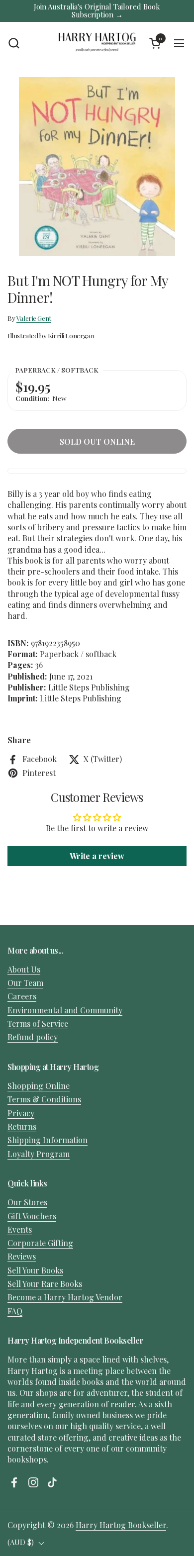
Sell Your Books (35, 1270)
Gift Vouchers (31, 1216)
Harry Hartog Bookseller (121, 1525)
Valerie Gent (33, 317)
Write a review (97, 856)
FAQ (14, 1311)
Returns (21, 1126)
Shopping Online (38, 1085)
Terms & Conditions (44, 1099)
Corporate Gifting (40, 1243)
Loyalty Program (38, 1154)
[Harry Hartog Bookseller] (97, 43)
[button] (13, 43)
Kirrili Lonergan (71, 335)
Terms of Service (37, 1023)
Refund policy (32, 1037)
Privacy (20, 1113)
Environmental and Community (64, 1010)
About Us (23, 969)
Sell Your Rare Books (44, 1283)
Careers (21, 996)
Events (19, 1229)
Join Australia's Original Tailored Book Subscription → (97, 10)
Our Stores (27, 1202)
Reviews (21, 1256)
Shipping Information (47, 1140)
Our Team (25, 982)
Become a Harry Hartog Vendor (64, 1297)
